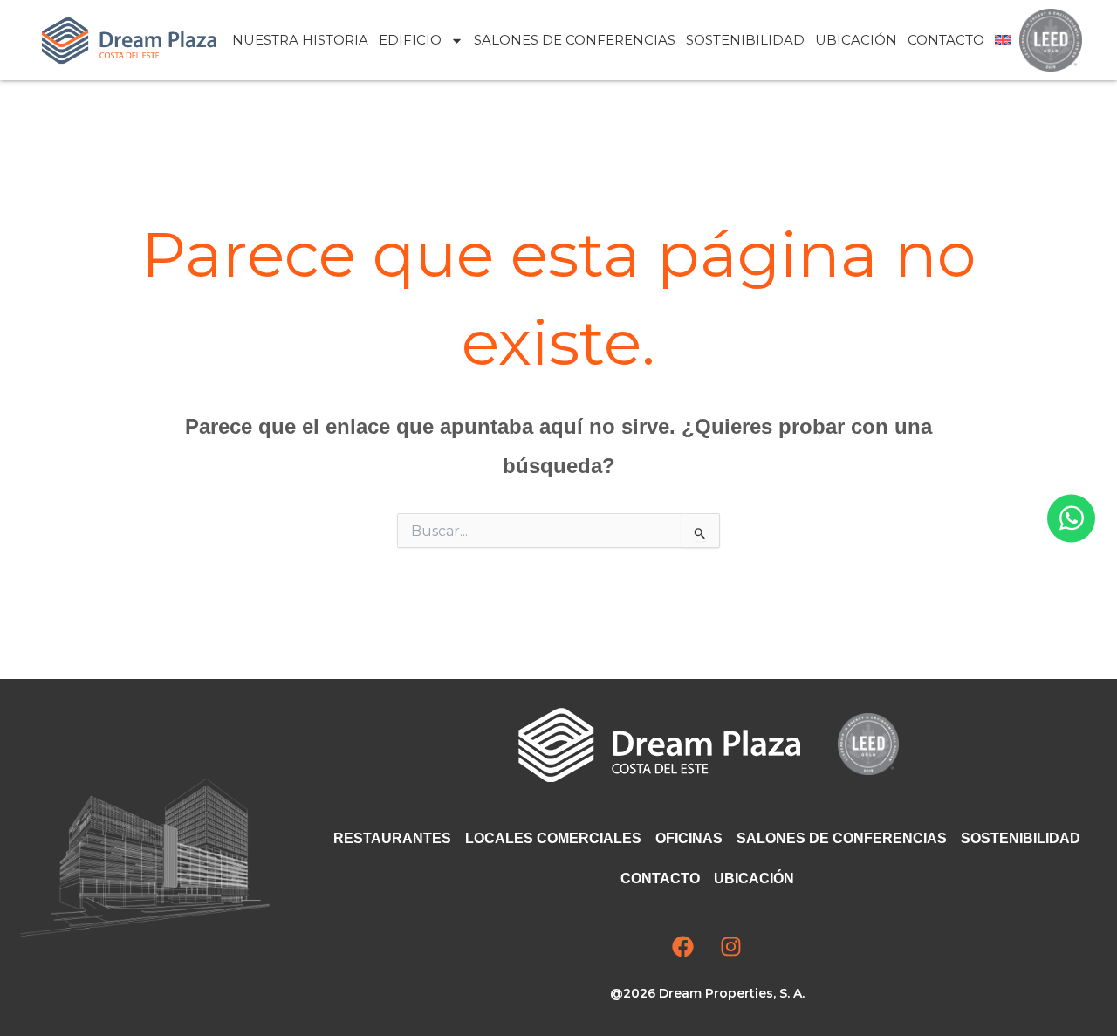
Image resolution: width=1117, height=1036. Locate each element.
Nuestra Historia (300, 39)
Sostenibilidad (745, 39)
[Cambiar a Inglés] (1003, 40)
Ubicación (856, 39)
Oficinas (689, 838)
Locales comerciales (553, 838)
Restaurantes (392, 838)
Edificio (410, 39)
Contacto (946, 39)
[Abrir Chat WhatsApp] (1071, 518)
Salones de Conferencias (574, 39)
